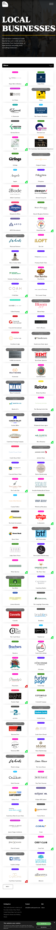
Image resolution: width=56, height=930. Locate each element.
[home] (5, 4)
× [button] (54, 922)
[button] (51, 4)
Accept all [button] (43, 923)
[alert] (28, 925)
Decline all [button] (44, 927)
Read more (6, 928)
